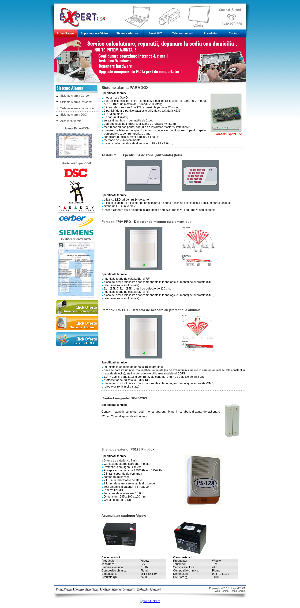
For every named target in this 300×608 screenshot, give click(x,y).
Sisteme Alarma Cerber (75, 95)
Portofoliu (210, 33)
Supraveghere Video (94, 33)
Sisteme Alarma (127, 33)
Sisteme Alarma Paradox (76, 102)
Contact (234, 33)
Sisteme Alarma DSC (73, 114)
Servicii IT (155, 33)
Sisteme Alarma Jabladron (77, 108)
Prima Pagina (66, 33)
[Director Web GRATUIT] (150, 601)
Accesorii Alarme (71, 121)
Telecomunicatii (182, 33)
